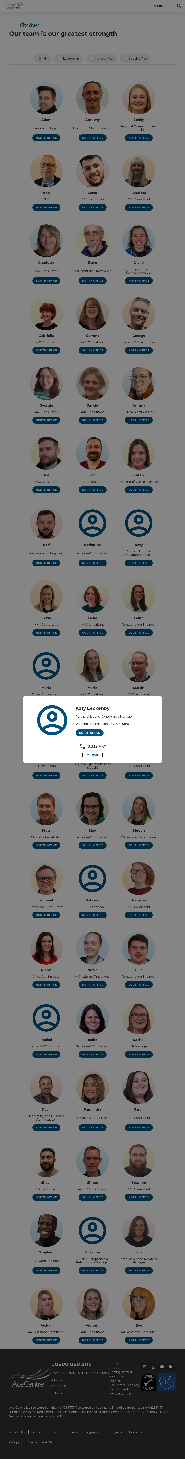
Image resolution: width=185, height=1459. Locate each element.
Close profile (92, 755)
